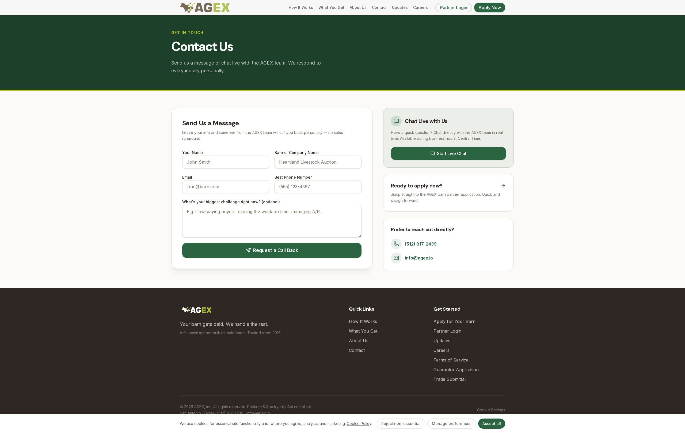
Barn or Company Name (297, 152)
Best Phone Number (293, 177)
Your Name (192, 152)
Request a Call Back (275, 250)
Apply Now (489, 7)
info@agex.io (419, 258)
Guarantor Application (456, 369)
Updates (400, 7)
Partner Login (453, 7)
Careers (420, 7)
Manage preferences (451, 423)
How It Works (301, 7)
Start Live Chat (451, 153)
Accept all (491, 423)
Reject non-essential (401, 423)
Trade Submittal (449, 379)
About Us (358, 7)
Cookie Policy (359, 423)
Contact (379, 7)
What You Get (331, 7)
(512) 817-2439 (421, 244)
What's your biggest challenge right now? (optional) (231, 201)
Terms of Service (451, 360)
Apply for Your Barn (454, 321)
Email (187, 177)
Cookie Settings (491, 410)
